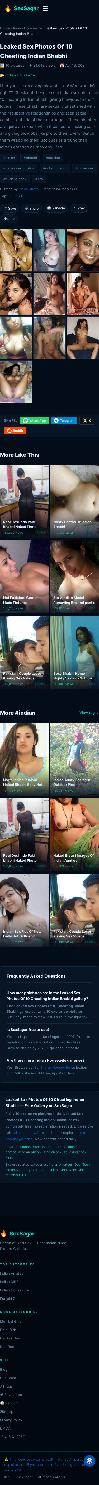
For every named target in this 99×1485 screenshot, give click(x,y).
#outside (53, 158)
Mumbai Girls (16, 1175)
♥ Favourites (11, 1395)
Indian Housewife (27, 28)
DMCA (5, 1428)
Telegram (67, 421)
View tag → (89, 712)
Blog (3, 1369)
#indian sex (84, 168)
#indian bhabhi (55, 168)
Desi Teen (82, 1164)
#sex (39, 179)
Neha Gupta (29, 189)
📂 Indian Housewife (17, 75)
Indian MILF (14, 1170)
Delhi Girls (77, 1170)
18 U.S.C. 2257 (12, 1437)
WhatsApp (37, 421)
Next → (9, 219)
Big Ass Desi (35, 1170)
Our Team (8, 1378)
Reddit (18, 431)
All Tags (6, 1386)
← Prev (79, 208)
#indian (9, 158)
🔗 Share (31, 208)
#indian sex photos (18, 168)
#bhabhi (30, 158)
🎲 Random (56, 208)
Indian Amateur (60, 1164)
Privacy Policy (11, 1420)
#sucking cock (14, 179)
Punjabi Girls (57, 1170)
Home (5, 28)
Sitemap (6, 1411)
